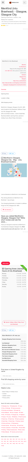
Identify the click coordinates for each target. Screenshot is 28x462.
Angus (20, 406)
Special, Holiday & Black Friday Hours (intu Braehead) (14, 323)
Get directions (7, 209)
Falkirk (21, 412)
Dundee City (17, 410)
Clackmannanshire (16, 408)
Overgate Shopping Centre (9, 351)
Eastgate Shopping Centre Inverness (11, 339)
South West (15, 427)
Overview (3, 89)
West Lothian (22, 429)
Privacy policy (6, 397)
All (3, 445)
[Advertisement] (14, 43)
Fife (3, 414)
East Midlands (6, 412)
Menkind (24, 64)
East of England (14, 412)
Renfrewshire (15, 423)
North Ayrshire (23, 416)
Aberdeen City (6, 406)
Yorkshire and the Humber (17, 432)
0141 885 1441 (8, 70)
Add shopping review (6, 102)
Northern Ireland (20, 421)
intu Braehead (22, 66)
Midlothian (15, 416)
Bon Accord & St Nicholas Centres (11, 349)
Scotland (24, 74)
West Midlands (6, 432)
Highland (22, 414)
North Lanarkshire (20, 419)
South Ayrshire (6, 425)
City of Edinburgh (6, 408)
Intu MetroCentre (6, 358)
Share (4, 153)
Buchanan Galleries (7, 347)
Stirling (4, 429)
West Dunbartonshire (12, 429)
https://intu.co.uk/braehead (19, 80)
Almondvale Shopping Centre (9, 354)
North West (5, 421)
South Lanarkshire (7, 427)
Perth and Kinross (7, 423)
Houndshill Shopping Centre (9, 360)
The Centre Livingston (8, 356)
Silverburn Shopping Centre (9, 345)
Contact (4, 393)
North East (5, 419)
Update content (6, 395)
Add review (6, 263)
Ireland (4, 416)
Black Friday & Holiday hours (10, 391)
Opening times (5, 94)
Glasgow (24, 78)
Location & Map (5, 98)
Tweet (12, 153)
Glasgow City (23, 76)
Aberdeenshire (14, 406)
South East (13, 425)
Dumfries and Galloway (8, 410)
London (9, 416)
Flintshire (9, 414)
